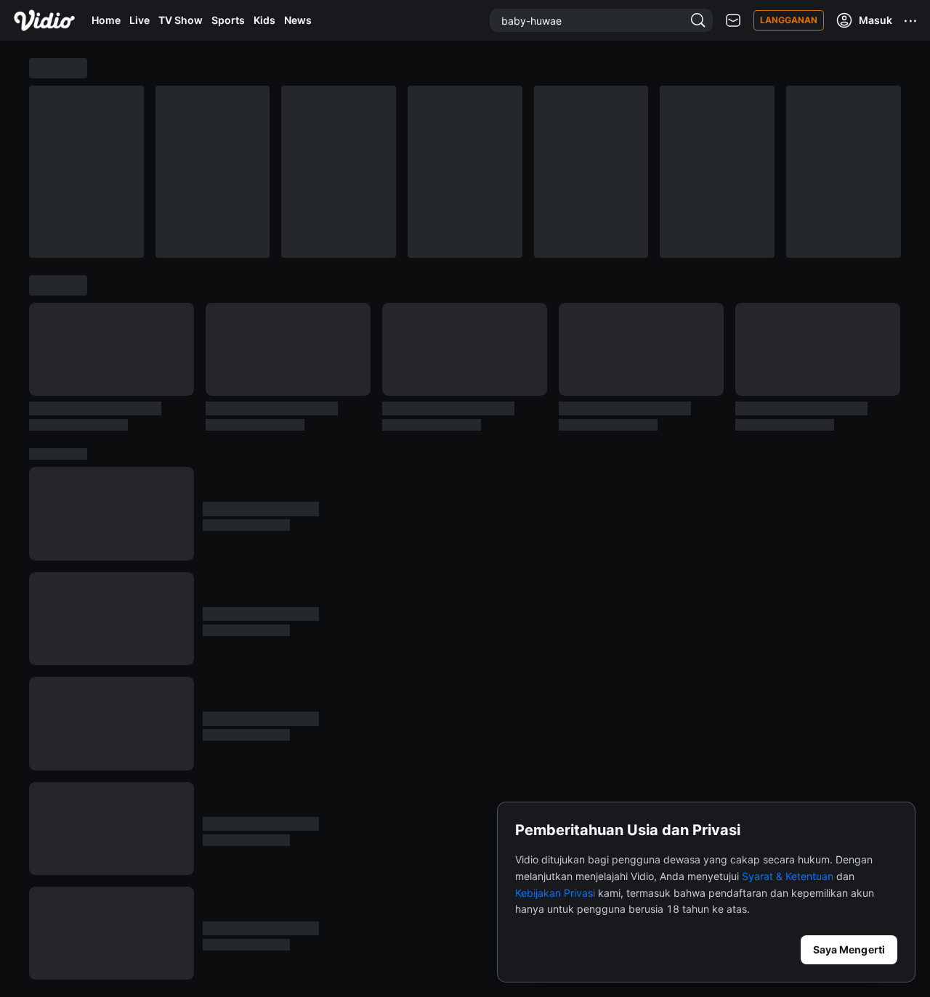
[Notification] (733, 21)
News (298, 20)
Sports (228, 20)
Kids (264, 20)
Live (139, 20)
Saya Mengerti (849, 949)
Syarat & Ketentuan (787, 876)
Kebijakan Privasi (555, 893)
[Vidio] (44, 20)
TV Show (180, 20)
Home (106, 20)
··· (911, 20)
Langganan (788, 20)
